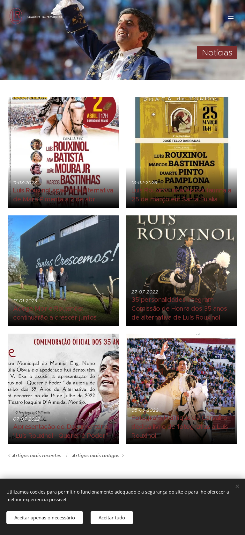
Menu (230, 16)
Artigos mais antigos (95, 456)
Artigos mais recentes (36, 456)
